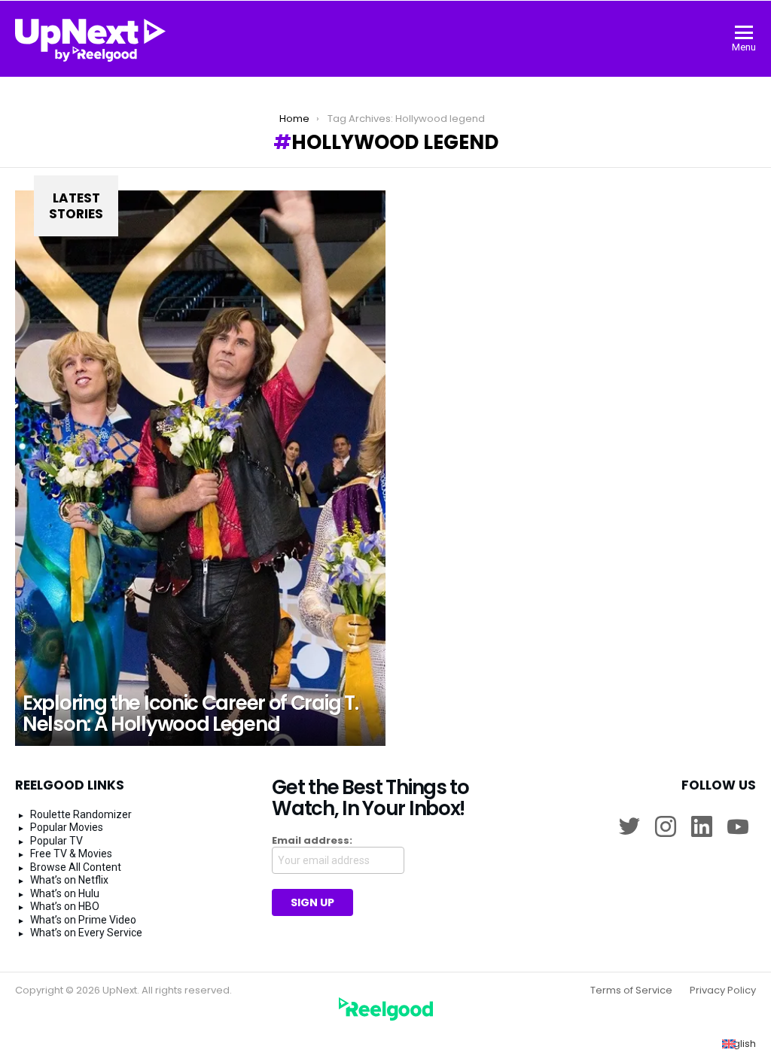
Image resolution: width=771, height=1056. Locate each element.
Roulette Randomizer (81, 814)
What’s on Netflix (69, 880)
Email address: (312, 841)
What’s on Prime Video (83, 920)
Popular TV (56, 841)
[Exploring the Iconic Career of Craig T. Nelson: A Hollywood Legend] (200, 468)
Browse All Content (75, 867)
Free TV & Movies (71, 854)
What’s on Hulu (64, 893)
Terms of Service (631, 990)
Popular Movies (66, 827)
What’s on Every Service (86, 933)
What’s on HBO (64, 906)
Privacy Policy (723, 990)
